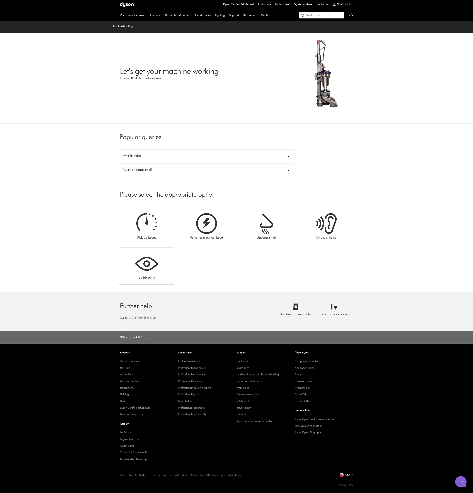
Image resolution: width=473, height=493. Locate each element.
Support (234, 15)
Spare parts (242, 368)
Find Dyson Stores (304, 368)
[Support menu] (241, 15)
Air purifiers (126, 374)
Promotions (242, 387)
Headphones (203, 15)
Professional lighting (189, 394)
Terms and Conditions (178, 475)
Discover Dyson (303, 381)
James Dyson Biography (308, 432)
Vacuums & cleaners (132, 15)
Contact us (322, 4)
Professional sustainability (192, 414)
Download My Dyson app (134, 459)
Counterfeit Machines (248, 394)
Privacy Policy (126, 475)
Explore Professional (189, 361)
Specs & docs (185, 401)
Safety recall (242, 401)
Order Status (127, 445)
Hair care (154, 15)
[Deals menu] (270, 15)
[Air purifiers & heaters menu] (192, 15)
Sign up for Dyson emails (133, 452)
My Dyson (125, 432)
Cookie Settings (159, 475)
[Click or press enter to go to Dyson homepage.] (127, 4)
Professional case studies (191, 407)
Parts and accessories (131, 414)
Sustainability (302, 401)
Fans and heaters (129, 381)
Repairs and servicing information (254, 421)
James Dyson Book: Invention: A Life (314, 419)
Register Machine (129, 439)
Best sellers (250, 15)
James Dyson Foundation (308, 425)
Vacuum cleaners (129, 361)
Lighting (220, 15)
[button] (346, 475)
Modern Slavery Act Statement (204, 475)
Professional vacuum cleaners (194, 387)
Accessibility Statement (231, 475)
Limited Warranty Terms (249, 381)
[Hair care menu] (162, 15)
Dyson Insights (303, 387)
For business (282, 4)
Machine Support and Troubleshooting (257, 374)
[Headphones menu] (213, 15)
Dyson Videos (302, 394)
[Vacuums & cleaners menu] (146, 15)
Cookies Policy (141, 475)
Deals (264, 15)
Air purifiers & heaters (178, 15)
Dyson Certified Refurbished (238, 4)
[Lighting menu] (227, 15)
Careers (299, 374)
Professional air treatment (192, 374)
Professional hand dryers (192, 368)
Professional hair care (190, 381)
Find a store (264, 4)
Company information (307, 361)
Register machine (302, 4)
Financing (241, 414)
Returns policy (243, 407)
